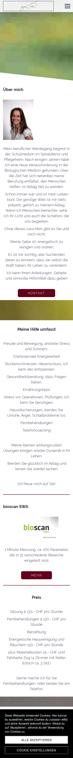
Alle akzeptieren (36, 740)
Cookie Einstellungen (36, 750)
